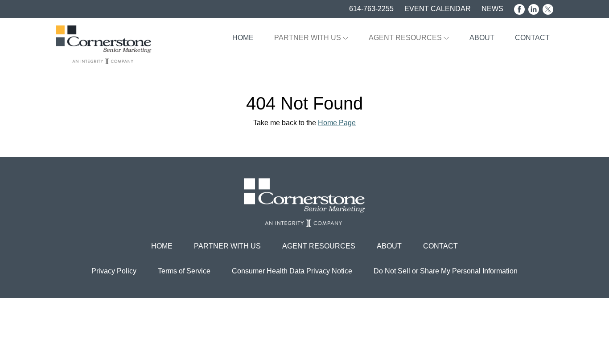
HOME (243, 37)
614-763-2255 (371, 8)
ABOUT (481, 37)
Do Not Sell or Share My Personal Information (446, 271)
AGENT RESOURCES (406, 37)
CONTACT (532, 37)
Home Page (337, 122)
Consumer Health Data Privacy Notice (292, 271)
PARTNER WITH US (308, 37)
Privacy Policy (113, 271)
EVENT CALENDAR (437, 8)
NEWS (492, 8)
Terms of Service (184, 271)
